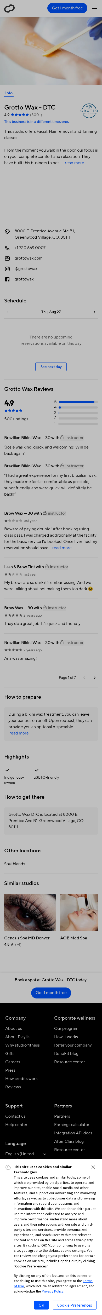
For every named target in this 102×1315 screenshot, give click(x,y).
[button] (93, 1167)
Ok (41, 1305)
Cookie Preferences (74, 1305)
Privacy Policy (53, 1291)
